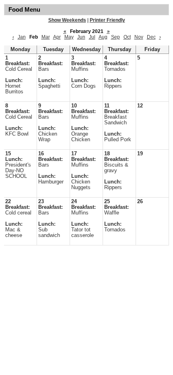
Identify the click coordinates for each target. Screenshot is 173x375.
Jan (22, 37)
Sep (115, 37)
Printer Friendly (107, 20)
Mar (45, 37)
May (69, 37)
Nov (138, 37)
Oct (127, 37)
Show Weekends (67, 20)
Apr (57, 37)
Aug (103, 37)
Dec (151, 37)
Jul (92, 37)
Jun (81, 37)
